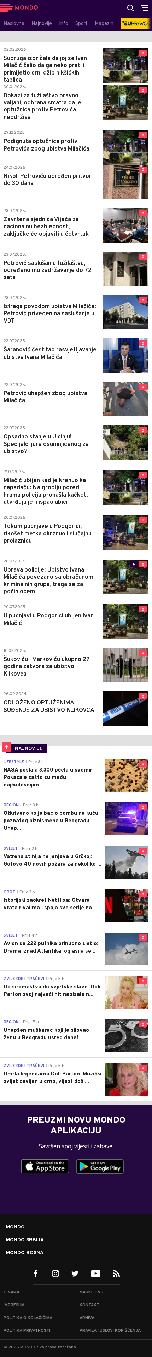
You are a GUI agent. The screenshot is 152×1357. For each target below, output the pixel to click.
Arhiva (87, 1318)
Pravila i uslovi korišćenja (110, 1331)
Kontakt (89, 1305)
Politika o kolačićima (28, 1318)
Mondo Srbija (25, 1240)
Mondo (15, 1227)
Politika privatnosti (27, 1331)
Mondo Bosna (24, 1253)
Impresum (14, 1305)
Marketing (91, 1292)
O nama (11, 1292)
